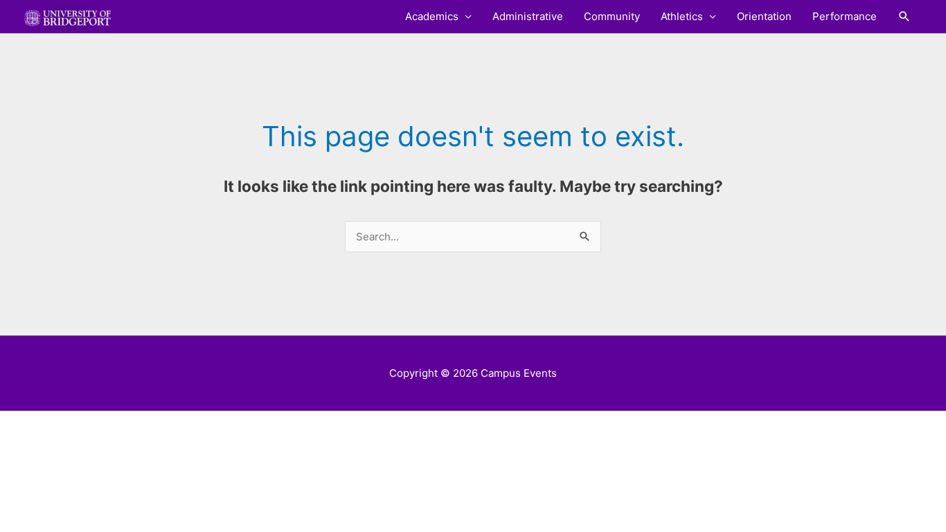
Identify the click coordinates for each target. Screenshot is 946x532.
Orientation (764, 16)
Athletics (682, 16)
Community (612, 16)
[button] (904, 17)
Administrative (527, 16)
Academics (431, 16)
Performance (844, 16)
